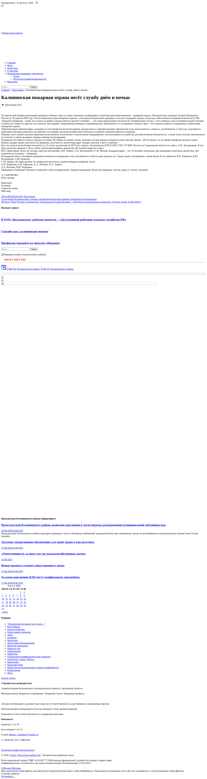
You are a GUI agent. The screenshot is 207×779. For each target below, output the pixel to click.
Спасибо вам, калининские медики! (24, 231)
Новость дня (13, 648)
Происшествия (15, 665)
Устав (16, 76)
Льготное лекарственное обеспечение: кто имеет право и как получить (47, 542)
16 (25, 599)
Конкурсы (12, 68)
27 (14, 605)
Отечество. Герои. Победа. (21, 659)
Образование (14, 651)
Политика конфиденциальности (30, 79)
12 (10, 599)
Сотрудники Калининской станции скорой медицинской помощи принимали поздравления (49, 199)
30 (25, 605)
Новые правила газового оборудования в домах (33, 565)
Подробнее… (8, 776)
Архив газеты (8, 678)
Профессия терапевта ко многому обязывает (30, 243)
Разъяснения (13, 670)
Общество (12, 654)
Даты (10, 635)
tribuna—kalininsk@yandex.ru (23, 734)
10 (3, 599)
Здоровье (12, 637)
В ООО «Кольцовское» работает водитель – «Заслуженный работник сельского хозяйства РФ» (63, 219)
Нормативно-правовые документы (25, 73)
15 (21, 599)
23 (25, 602)
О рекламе (12, 71)
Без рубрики (13, 626)
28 (17, 605)
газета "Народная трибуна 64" (25, 755)
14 (17, 599)
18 (6, 602)
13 (14, 599)
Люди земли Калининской (21, 643)
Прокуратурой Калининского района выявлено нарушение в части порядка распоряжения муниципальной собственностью (83, 525)
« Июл (4, 612)
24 (3, 605)
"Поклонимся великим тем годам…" (26, 624)
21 (17, 602)
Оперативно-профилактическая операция (28, 656)
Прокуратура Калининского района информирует (33, 667)
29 (21, 605)
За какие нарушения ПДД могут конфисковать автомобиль (40, 577)
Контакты (12, 81)
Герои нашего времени (19, 632)
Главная (11, 62)
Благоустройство (16, 629)
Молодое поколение (17, 645)
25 (6, 605)
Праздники (17, 90)
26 (10, 605)
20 (14, 602)
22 (21, 602)
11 (6, 599)
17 (3, 602)
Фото (10, 65)
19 (10, 602)
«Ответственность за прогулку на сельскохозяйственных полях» (43, 553)
